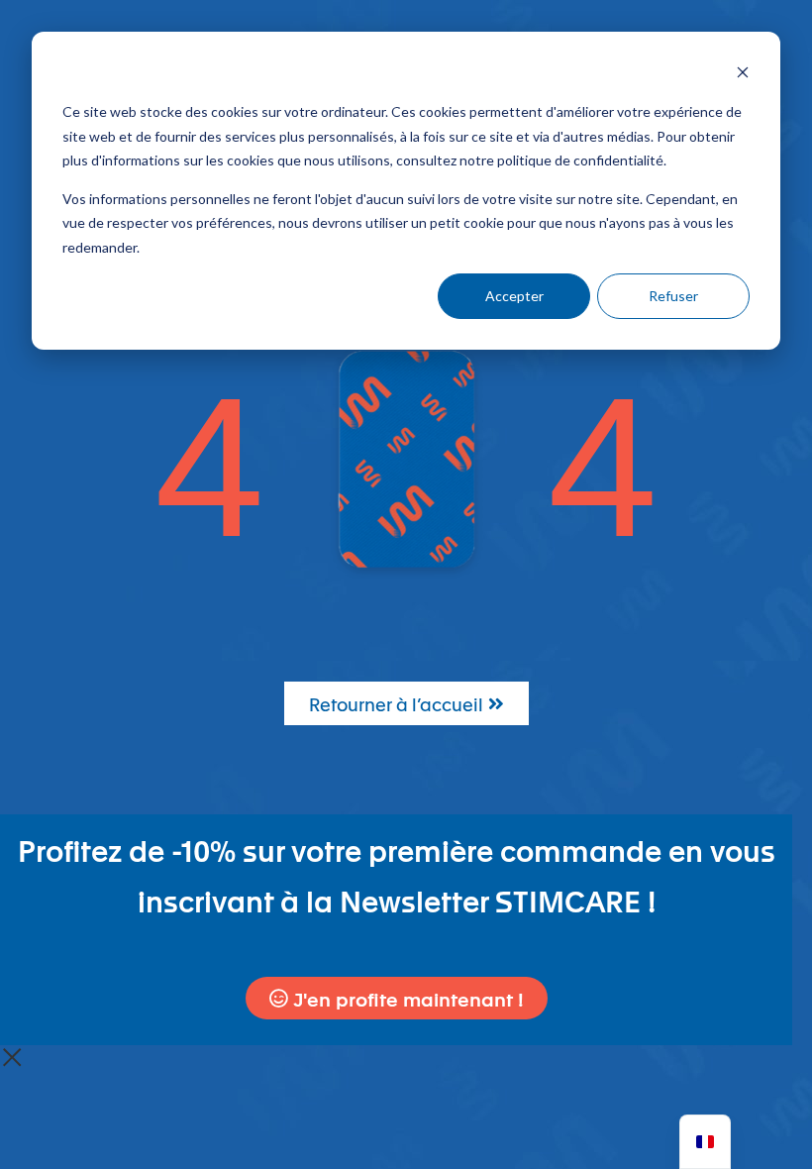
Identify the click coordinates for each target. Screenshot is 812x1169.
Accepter (514, 295)
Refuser (673, 295)
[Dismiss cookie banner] (743, 74)
